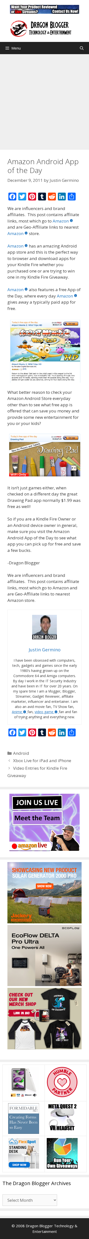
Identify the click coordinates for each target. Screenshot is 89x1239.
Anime (17, 711)
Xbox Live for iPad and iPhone (42, 760)
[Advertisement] (44, 101)
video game (44, 711)
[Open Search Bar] (81, 48)
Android (21, 753)
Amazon (61, 221)
